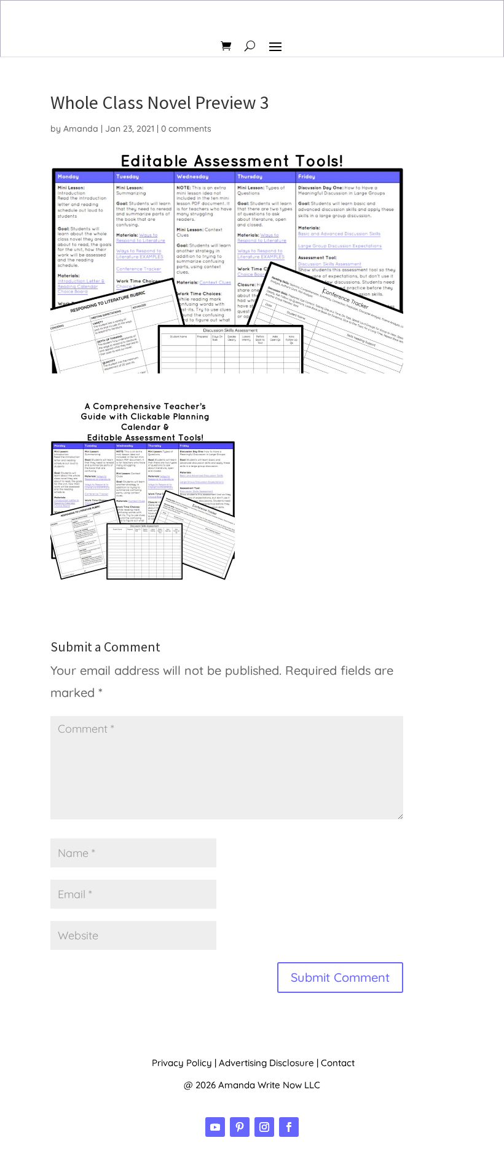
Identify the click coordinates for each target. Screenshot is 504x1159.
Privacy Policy (182, 1063)
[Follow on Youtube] (215, 1127)
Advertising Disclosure (266, 1063)
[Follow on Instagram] (264, 1127)
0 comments (186, 128)
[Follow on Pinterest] (240, 1127)
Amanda (80, 128)
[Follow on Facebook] (289, 1127)
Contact (338, 1063)
